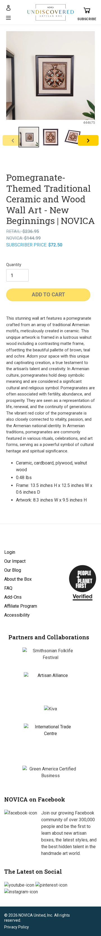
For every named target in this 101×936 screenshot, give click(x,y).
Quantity (13, 264)
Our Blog (12, 570)
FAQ (8, 588)
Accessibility (17, 615)
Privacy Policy (16, 927)
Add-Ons (13, 597)
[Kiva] (50, 709)
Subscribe (86, 19)
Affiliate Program (20, 606)
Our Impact (15, 561)
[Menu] (8, 17)
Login (9, 552)
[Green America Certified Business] (50, 772)
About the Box (18, 579)
